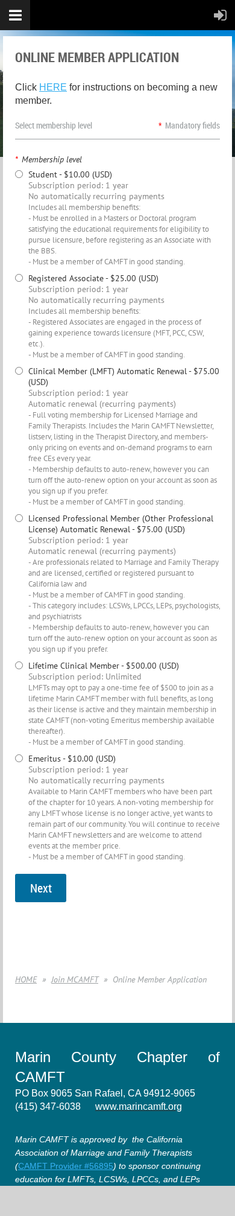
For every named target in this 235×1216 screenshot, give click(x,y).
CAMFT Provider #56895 (65, 1166)
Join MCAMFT (74, 979)
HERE (53, 87)
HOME (26, 979)
